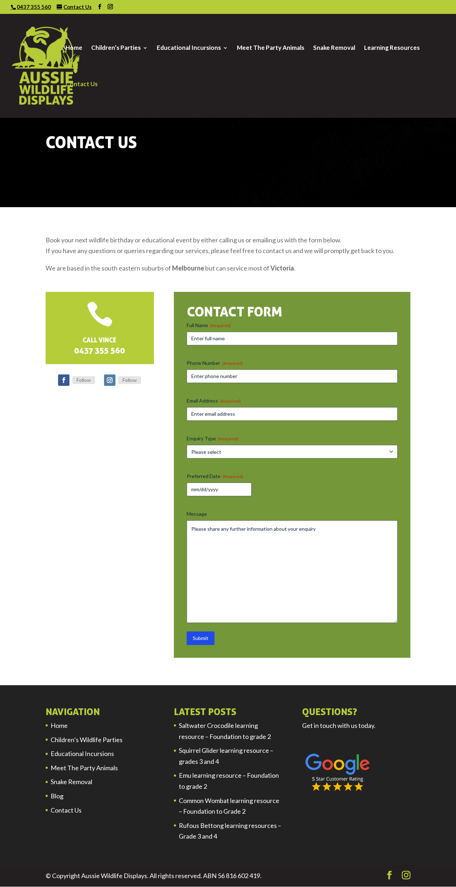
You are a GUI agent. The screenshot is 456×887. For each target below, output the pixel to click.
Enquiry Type (213, 438)
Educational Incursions (189, 48)
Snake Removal (334, 48)
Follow (84, 380)
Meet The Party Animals (270, 48)
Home (74, 48)
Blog (57, 796)
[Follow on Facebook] (63, 380)
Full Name (209, 325)
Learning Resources (392, 48)
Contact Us (82, 85)
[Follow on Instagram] (109, 380)
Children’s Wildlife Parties (87, 740)
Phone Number (215, 363)
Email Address (214, 401)
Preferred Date (215, 476)
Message (197, 514)
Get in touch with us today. (338, 725)
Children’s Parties (116, 48)
